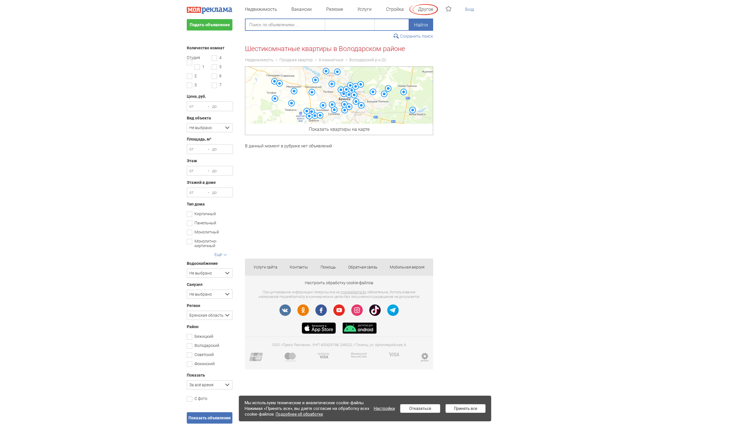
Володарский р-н (365, 60)
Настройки (384, 408)
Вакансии (301, 9)
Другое (425, 9)
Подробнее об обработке (299, 414)
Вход (469, 9)
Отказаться (420, 408)
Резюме (334, 9)
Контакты (299, 267)
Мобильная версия (407, 267)
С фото (200, 398)
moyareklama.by (353, 292)
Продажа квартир (296, 60)
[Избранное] (449, 8)
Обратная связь (362, 267)
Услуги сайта (265, 267)
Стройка (395, 9)
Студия (193, 57)
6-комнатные (331, 60)
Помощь (328, 267)
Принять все (465, 408)
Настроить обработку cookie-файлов (339, 282)
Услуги (364, 9)
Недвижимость (261, 9)
